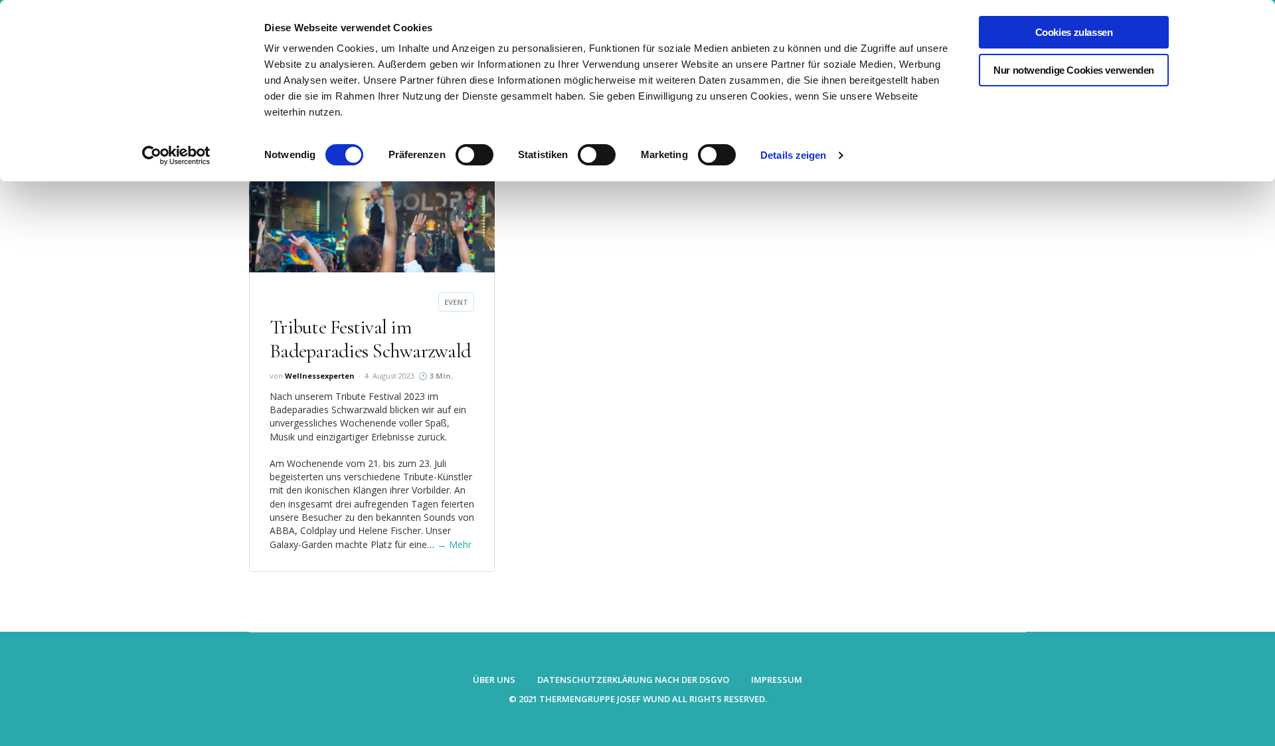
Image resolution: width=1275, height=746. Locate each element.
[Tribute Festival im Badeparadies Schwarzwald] (372, 214)
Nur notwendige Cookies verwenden (1073, 70)
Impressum (776, 680)
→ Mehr (454, 544)
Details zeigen (793, 155)
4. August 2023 (389, 376)
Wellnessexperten (320, 376)
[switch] (474, 154)
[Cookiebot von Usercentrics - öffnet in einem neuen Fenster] (176, 155)
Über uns (494, 680)
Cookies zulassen (1074, 32)
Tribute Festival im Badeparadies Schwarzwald (370, 339)
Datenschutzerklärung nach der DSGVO (633, 680)
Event (456, 302)
